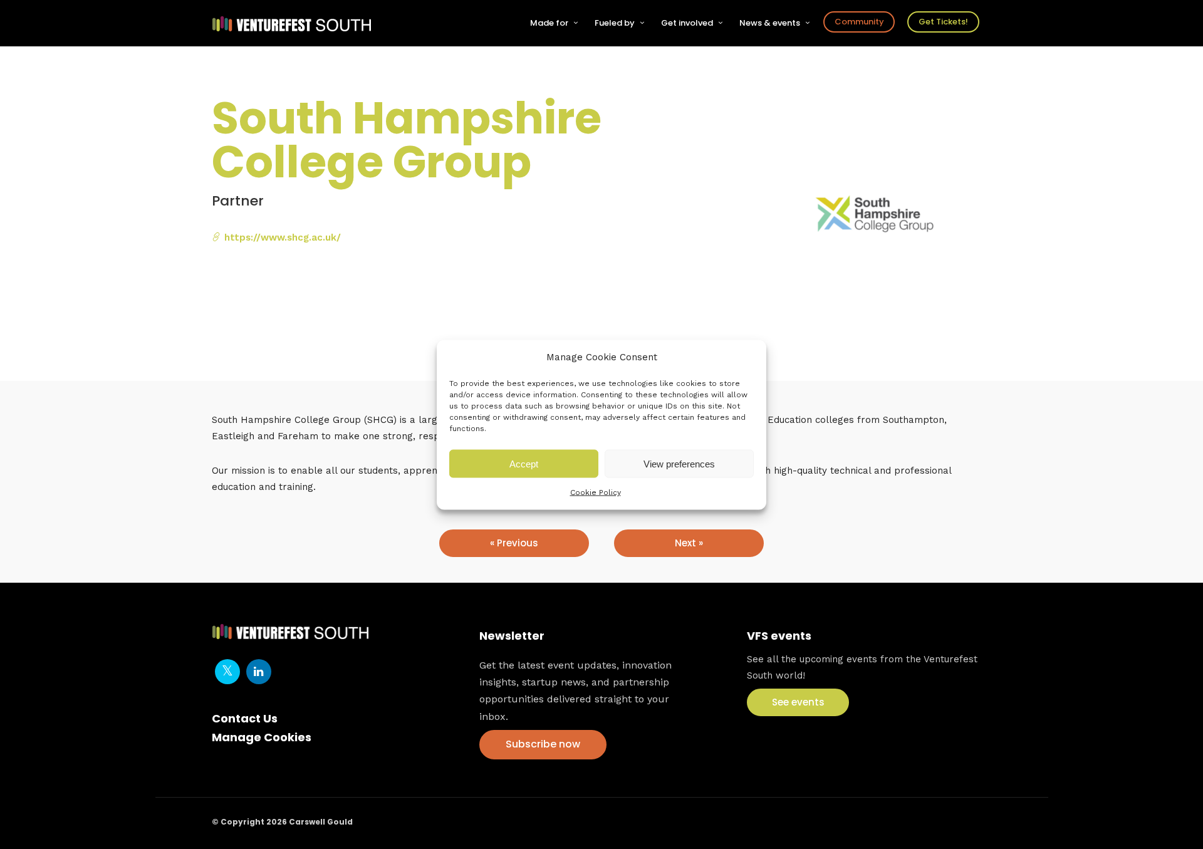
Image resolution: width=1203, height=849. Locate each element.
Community (859, 22)
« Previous (514, 543)
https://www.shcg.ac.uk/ (281, 237)
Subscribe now (543, 744)
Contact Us (245, 718)
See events (798, 702)
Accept (523, 463)
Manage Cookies (261, 737)
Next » (689, 543)
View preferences (679, 463)
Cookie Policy (595, 492)
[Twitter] (227, 671)
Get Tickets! (943, 22)
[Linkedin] (258, 671)
